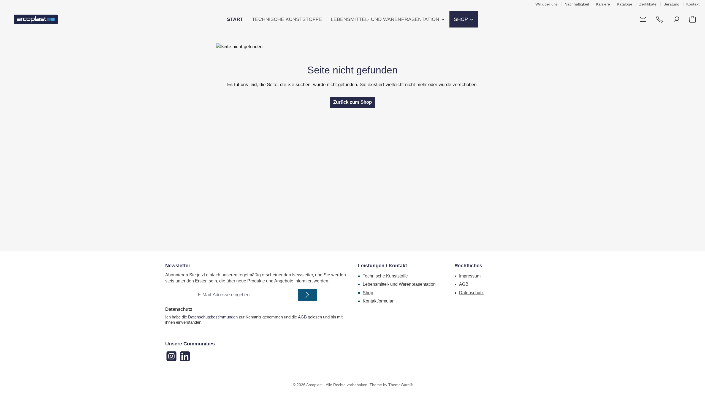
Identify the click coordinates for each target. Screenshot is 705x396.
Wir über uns (547, 4)
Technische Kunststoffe (385, 276)
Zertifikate (648, 4)
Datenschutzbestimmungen (213, 317)
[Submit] (307, 295)
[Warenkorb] (692, 19)
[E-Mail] (643, 19)
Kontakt (692, 4)
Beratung (671, 4)
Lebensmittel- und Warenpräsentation (399, 284)
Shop (368, 292)
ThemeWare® (400, 385)
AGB (302, 317)
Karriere (603, 4)
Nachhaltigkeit (577, 4)
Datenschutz (471, 292)
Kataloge (625, 4)
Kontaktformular (378, 301)
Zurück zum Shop (352, 102)
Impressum (470, 276)
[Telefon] (659, 19)
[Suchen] (676, 19)
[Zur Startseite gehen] (36, 19)
